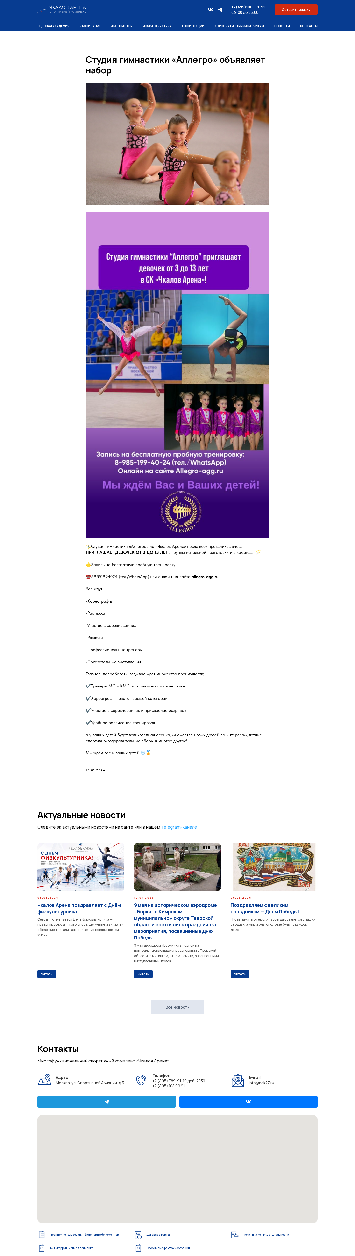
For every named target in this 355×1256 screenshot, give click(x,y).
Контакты (309, 26)
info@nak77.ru (261, 1080)
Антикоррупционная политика (71, 1248)
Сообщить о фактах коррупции (168, 1248)
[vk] (210, 10)
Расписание (90, 26)
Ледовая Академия (53, 26)
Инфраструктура (157, 26)
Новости (282, 26)
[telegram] (220, 10)
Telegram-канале (179, 827)
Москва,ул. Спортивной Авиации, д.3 (90, 1080)
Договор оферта (158, 1235)
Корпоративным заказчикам (239, 26)
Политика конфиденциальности (266, 1235)
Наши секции (193, 26)
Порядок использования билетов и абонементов (84, 1235)
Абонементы (121, 26)
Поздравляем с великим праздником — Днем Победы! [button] (265, 908)
